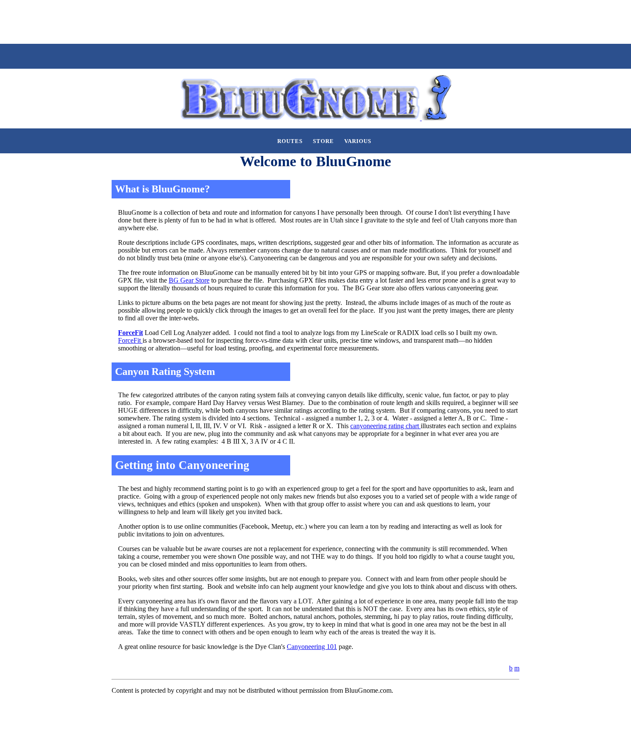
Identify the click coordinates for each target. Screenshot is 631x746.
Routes (290, 141)
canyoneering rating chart (385, 425)
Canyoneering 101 (312, 646)
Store (323, 141)
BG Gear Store (189, 280)
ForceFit (130, 332)
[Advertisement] (156, 21)
